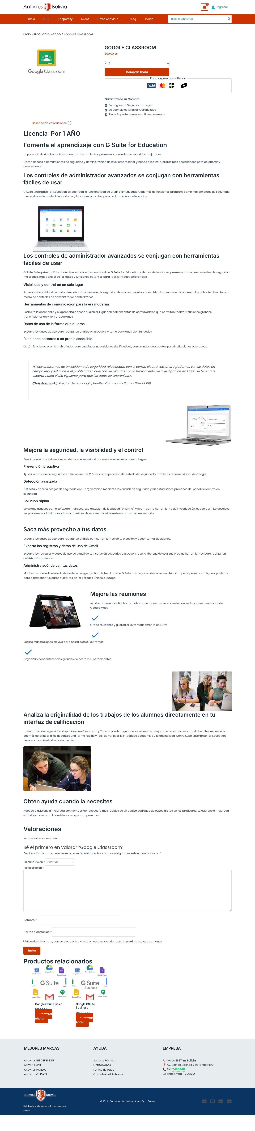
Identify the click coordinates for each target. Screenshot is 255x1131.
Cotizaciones (102, 1065)
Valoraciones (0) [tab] (60, 123)
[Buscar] (229, 19)
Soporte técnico (104, 1060)
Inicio (31, 19)
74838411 (178, 1069)
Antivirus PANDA (35, 1070)
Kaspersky (65, 19)
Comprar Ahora (137, 72)
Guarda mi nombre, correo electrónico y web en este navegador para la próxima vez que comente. (94, 941)
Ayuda (149, 19)
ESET (46, 19)
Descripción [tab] (40, 123)
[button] (120, 19)
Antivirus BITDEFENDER (39, 1060)
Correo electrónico (37, 932)
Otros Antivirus (107, 19)
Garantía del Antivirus (108, 1074)
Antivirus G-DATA (36, 1074)
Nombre (30, 920)
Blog (133, 19)
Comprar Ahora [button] (43, 1016)
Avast (85, 19)
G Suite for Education (125, 192)
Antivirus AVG (33, 1065)
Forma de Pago (103, 1070)
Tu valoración (33, 868)
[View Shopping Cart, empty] (204, 7)
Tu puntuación (34, 862)
